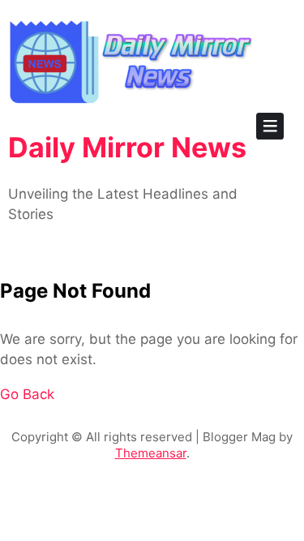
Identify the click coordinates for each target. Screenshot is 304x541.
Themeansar (150, 453)
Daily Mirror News (127, 147)
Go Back (27, 394)
